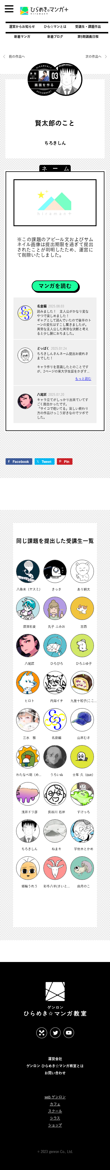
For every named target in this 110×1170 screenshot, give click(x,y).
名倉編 (42, 306)
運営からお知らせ (22, 26)
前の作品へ (17, 57)
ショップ (55, 1125)
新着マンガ (22, 36)
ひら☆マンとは (55, 26)
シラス (55, 1118)
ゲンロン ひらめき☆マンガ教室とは (55, 1066)
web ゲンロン (55, 1097)
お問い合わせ (55, 1073)
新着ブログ (55, 36)
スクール (55, 1111)
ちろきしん (55, 143)
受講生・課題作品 (88, 26)
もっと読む (83, 379)
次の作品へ (94, 57)
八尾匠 (42, 394)
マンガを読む (55, 286)
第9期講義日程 (88, 36)
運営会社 (55, 1058)
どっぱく (43, 348)
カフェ (55, 1104)
